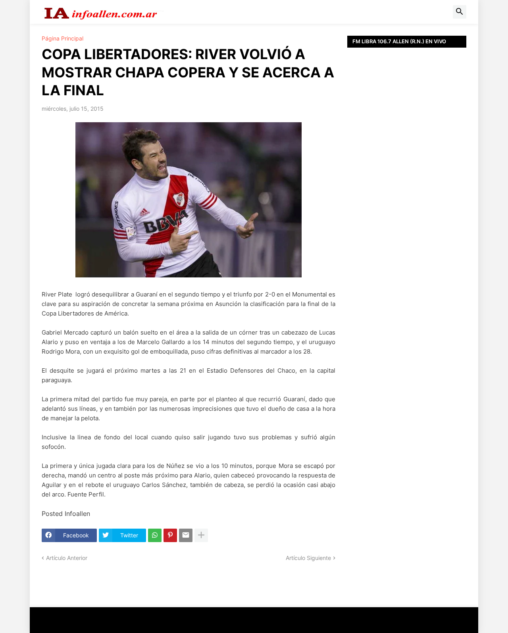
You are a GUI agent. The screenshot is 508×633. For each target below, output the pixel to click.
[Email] (185, 535)
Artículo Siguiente (308, 557)
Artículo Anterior (66, 557)
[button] (459, 12)
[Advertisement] (406, 226)
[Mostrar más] (201, 535)
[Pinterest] (170, 535)
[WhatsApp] (155, 535)
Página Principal (62, 38)
